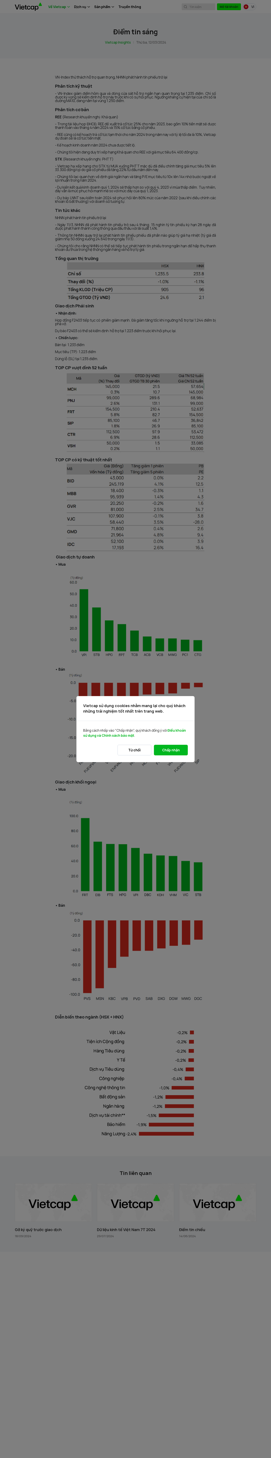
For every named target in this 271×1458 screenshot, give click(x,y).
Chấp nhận (171, 750)
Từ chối (134, 750)
